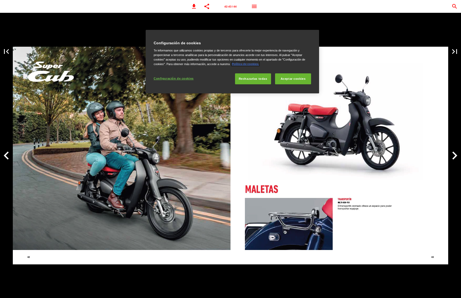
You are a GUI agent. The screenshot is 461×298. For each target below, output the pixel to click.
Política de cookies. (245, 64)
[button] (194, 6)
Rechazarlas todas (253, 78)
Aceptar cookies (293, 78)
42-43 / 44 (230, 6)
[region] (232, 62)
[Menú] (254, 6)
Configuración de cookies (174, 78)
